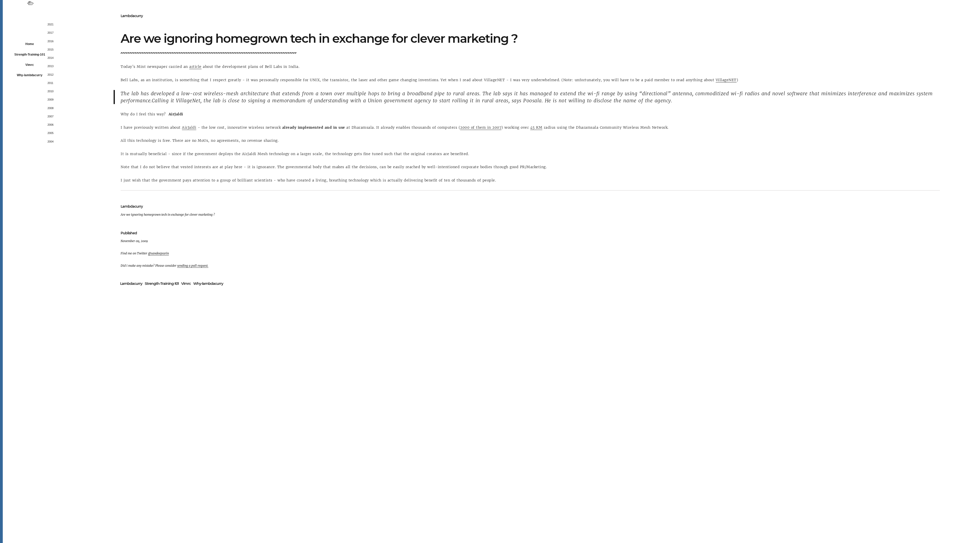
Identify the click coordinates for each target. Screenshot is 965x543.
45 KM (536, 127)
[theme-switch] (30, 3)
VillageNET (726, 80)
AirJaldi (189, 127)
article (195, 66)
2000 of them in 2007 (480, 127)
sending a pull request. (192, 265)
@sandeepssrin (158, 253)
